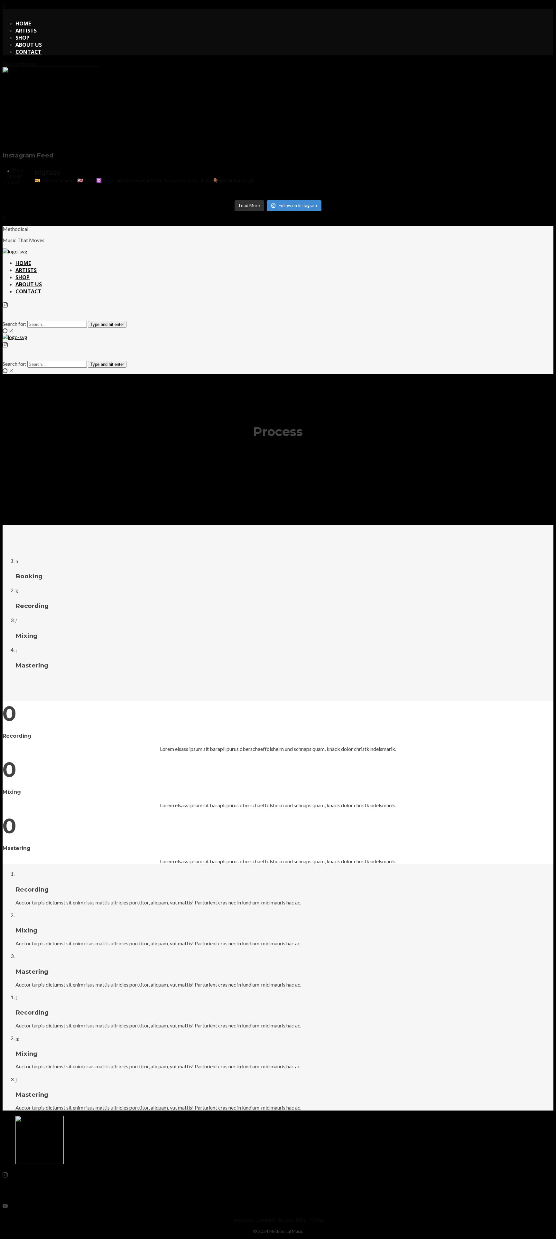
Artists (285, 1219)
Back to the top (20, 64)
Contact (266, 1219)
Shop (301, 1219)
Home (316, 1219)
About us (244, 1219)
